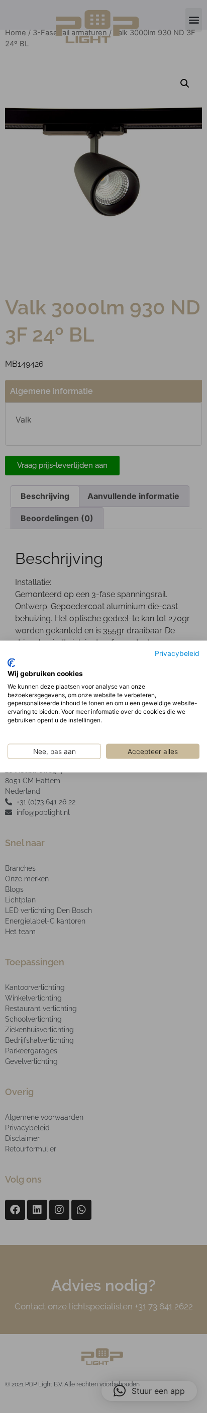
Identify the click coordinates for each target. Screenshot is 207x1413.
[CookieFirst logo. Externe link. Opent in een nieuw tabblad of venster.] (11, 663)
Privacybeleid (177, 653)
